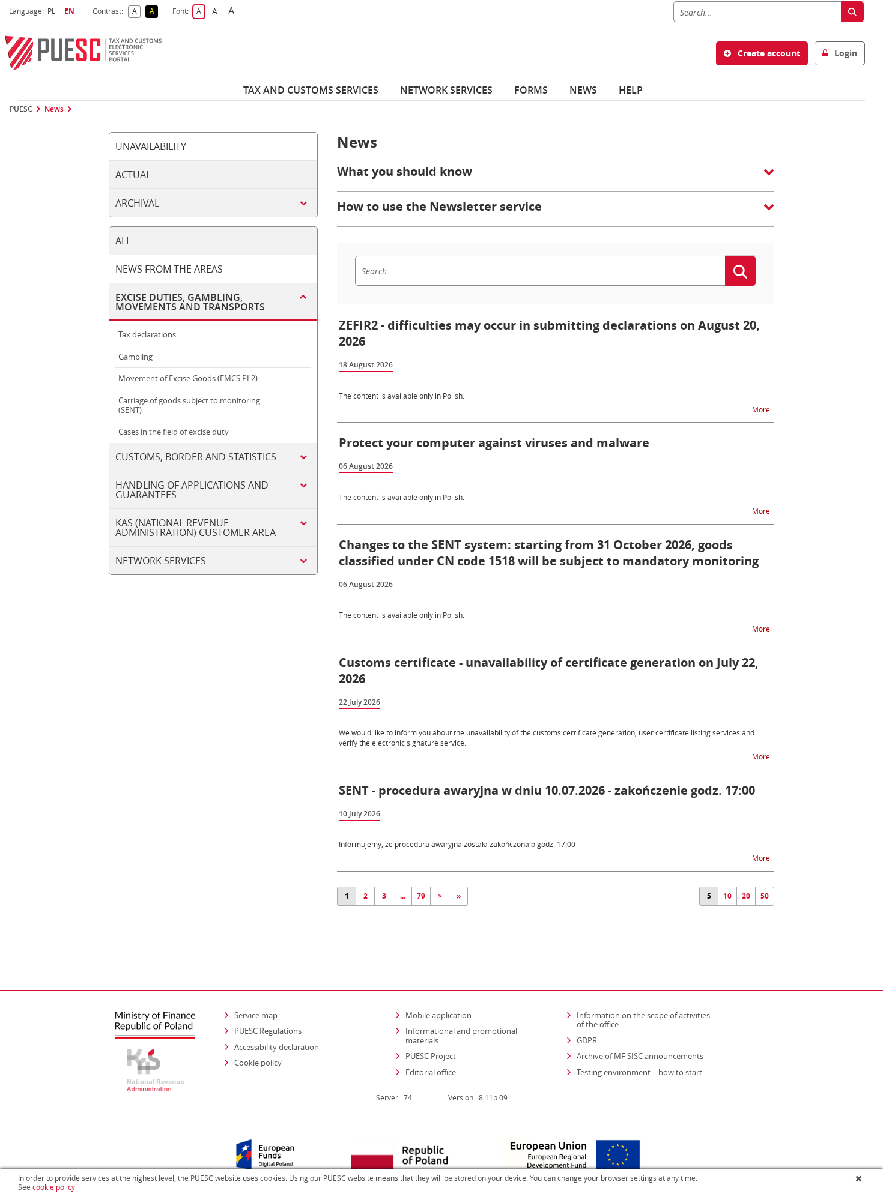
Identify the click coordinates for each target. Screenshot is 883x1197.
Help (631, 90)
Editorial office (430, 1072)
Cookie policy (258, 1062)
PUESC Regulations (268, 1030)
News (583, 90)
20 (746, 896)
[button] (555, 177)
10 (727, 896)
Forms (531, 90)
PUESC (21, 109)
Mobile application (438, 1015)
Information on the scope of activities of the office (647, 1020)
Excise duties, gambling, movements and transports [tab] (190, 302)
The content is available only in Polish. (401, 395)
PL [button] (53, 11)
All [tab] (123, 240)
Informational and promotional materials (461, 1035)
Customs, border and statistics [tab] (195, 456)
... (402, 896)
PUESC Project (430, 1056)
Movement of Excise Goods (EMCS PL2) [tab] (188, 378)
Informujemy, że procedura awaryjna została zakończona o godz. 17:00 (457, 844)
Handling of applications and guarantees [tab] (192, 489)
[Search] (852, 11)
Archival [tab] (137, 203)
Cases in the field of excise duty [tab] (173, 431)
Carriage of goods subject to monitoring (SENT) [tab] (189, 405)
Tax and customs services (310, 90)
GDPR (587, 1040)
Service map (256, 1015)
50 (764, 896)
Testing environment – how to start (639, 1072)
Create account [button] (767, 53)
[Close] (860, 1178)
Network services (446, 90)
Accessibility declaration (276, 1047)
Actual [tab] (133, 174)
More (762, 409)
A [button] (136, 11)
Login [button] (844, 53)
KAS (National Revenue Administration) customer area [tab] (195, 527)
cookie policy (53, 1187)
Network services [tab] (160, 560)
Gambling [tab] (135, 356)
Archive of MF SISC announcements (640, 1056)
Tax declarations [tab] (147, 334)
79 (421, 896)
